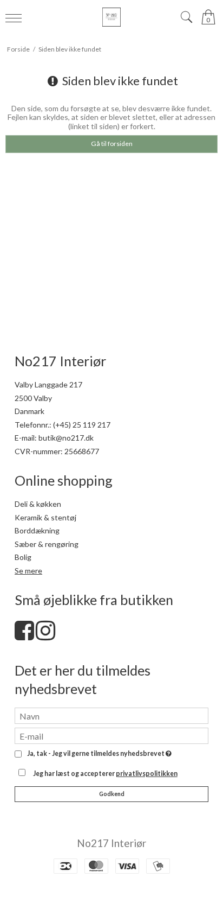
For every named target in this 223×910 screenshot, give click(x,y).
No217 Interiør (111, 843)
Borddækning (37, 530)
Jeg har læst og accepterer (105, 773)
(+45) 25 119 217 (81, 424)
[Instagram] (45, 635)
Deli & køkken (38, 503)
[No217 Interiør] (111, 17)
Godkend (111, 794)
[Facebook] (24, 635)
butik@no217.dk (66, 437)
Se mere (28, 570)
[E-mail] (111, 735)
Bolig (23, 557)
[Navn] (111, 715)
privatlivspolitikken (147, 773)
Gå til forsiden (112, 143)
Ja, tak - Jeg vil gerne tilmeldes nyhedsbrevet (97, 754)
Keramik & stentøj (45, 517)
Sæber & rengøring (46, 544)
